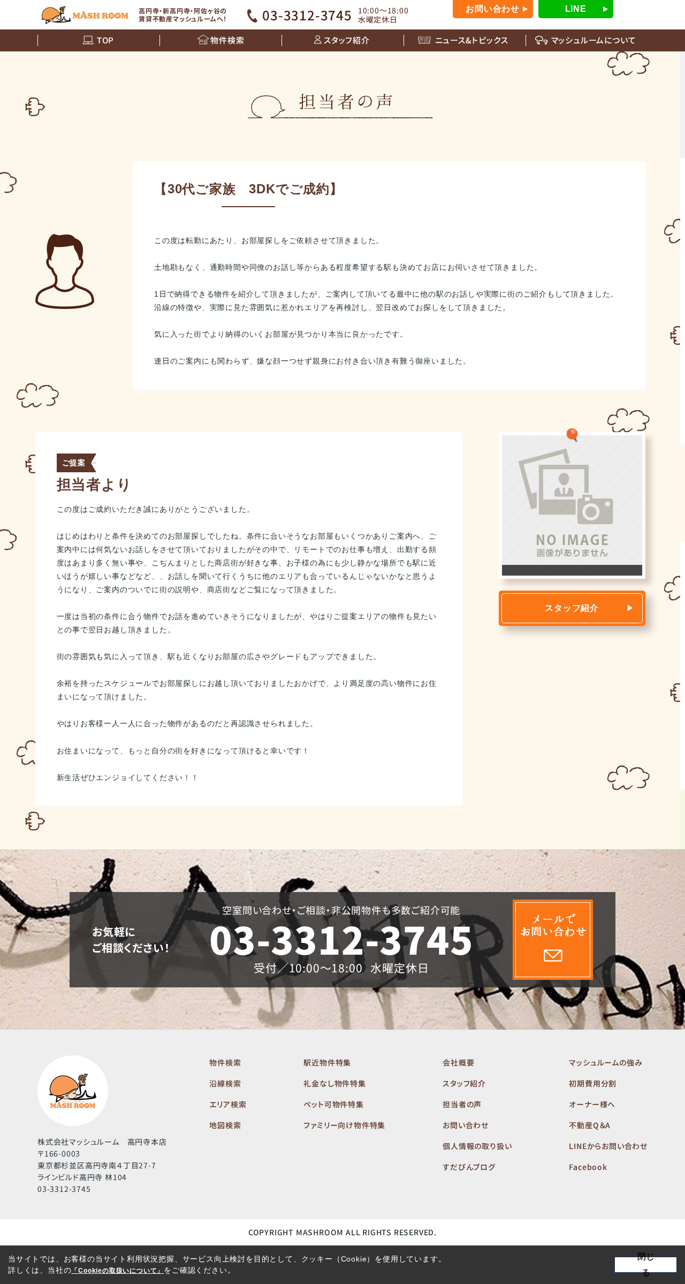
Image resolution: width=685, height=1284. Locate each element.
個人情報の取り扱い (477, 1146)
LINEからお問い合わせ (608, 1146)
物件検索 (227, 40)
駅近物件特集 (327, 1062)
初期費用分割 (592, 1083)
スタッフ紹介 (347, 40)
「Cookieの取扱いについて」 (117, 1270)
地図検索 (225, 1125)
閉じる (645, 1265)
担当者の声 (462, 1104)
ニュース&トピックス (471, 40)
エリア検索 (227, 1104)
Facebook (588, 1166)
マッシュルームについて (593, 40)
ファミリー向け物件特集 (344, 1125)
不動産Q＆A (590, 1125)
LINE (576, 8)
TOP (105, 40)
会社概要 (458, 1062)
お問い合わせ (493, 8)
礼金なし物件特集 (334, 1083)
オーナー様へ (592, 1104)
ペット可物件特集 (333, 1104)
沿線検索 (225, 1083)
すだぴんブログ (469, 1166)
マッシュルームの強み (605, 1062)
